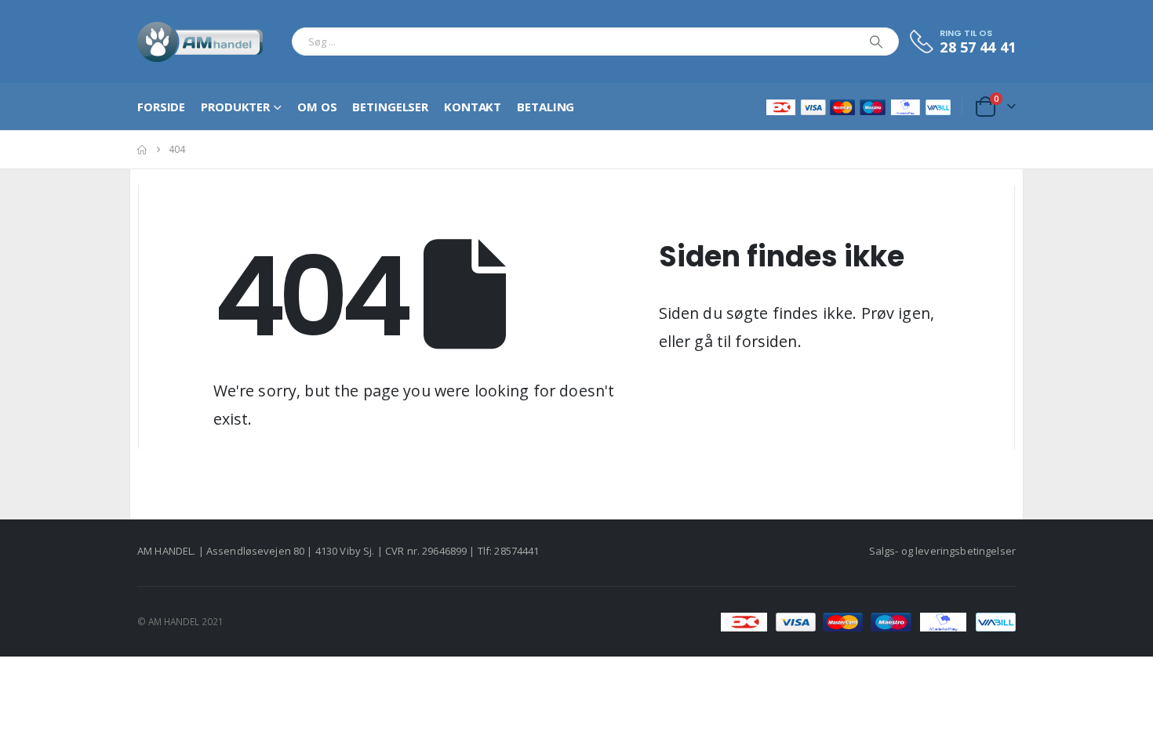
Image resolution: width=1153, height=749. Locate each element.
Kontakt (472, 106)
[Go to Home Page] (142, 149)
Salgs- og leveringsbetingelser (942, 551)
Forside (161, 106)
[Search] (876, 41)
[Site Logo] (200, 41)
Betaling (545, 106)
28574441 (516, 551)
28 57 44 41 (978, 47)
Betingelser (390, 106)
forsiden (766, 341)
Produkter (235, 106)
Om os (316, 106)
